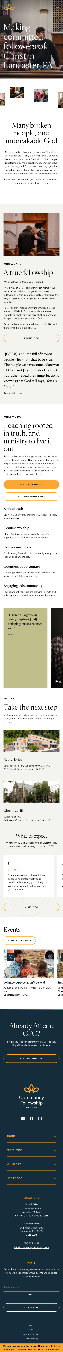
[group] (29, 975)
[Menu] (52, 7)
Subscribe (31, 1307)
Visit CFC (31, 907)
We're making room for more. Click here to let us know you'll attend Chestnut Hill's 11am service (31, 1347)
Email (31, 1294)
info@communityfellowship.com (31, 1247)
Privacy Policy (31, 1338)
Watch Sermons (31, 484)
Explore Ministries (31, 496)
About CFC (31, 338)
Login (31, 1325)
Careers (31, 1329)
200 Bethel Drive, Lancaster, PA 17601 (24, 769)
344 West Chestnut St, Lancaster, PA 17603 (28, 820)
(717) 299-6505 (31, 1243)
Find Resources (31, 1058)
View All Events (20, 940)
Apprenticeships (31, 1334)
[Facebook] (31, 1119)
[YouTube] (23, 1119)
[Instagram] (40, 1119)
